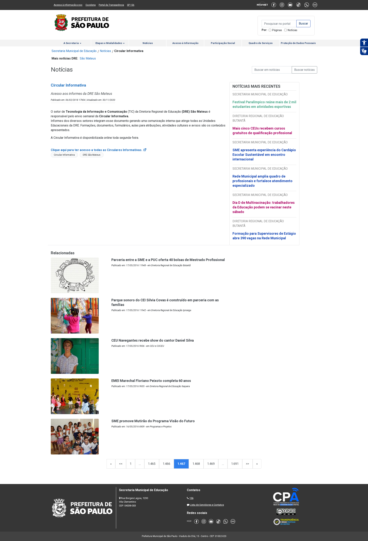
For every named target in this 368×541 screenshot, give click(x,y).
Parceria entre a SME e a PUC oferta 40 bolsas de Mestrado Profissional (168, 260)
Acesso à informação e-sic (68, 5)
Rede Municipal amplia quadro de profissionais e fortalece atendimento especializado (262, 180)
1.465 (151, 464)
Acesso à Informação (185, 43)
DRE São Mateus (91, 155)
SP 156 (130, 5)
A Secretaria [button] (71, 43)
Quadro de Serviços (261, 43)
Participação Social (223, 43)
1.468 (196, 464)
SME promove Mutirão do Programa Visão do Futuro (153, 421)
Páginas (277, 30)
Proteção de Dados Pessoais (298, 43)
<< (120, 464)
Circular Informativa (64, 155)
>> (247, 464)
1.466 (166, 464)
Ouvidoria (90, 5)
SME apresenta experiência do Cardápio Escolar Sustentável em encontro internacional (264, 154)
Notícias (292, 30)
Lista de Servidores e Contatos (207, 504)
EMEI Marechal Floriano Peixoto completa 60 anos (151, 381)
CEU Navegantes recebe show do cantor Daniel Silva (152, 340)
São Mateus (88, 58)
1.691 (235, 464)
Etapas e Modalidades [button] (109, 43)
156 (191, 498)
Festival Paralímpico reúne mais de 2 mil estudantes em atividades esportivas (264, 104)
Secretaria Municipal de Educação (74, 51)
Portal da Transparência (111, 5)
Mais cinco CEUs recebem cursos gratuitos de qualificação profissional (262, 130)
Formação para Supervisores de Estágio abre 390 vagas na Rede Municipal (264, 235)
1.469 (211, 464)
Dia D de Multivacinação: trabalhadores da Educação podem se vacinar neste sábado (263, 207)
